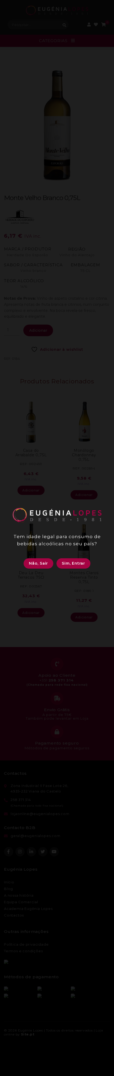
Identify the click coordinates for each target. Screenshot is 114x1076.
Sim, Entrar (73, 563)
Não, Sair (38, 563)
